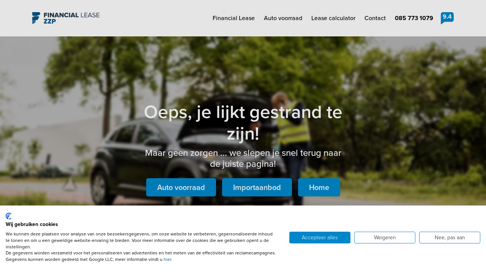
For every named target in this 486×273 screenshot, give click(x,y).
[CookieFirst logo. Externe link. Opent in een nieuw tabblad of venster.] (8, 216)
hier (167, 259)
